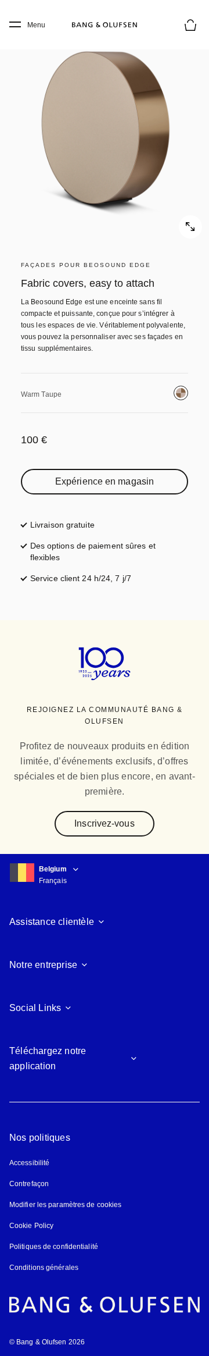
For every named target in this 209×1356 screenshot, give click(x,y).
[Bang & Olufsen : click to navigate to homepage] (104, 25)
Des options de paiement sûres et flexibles (100, 551)
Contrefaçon (29, 1184)
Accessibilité (29, 1163)
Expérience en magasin (104, 481)
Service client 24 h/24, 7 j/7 (80, 578)
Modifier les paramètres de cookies (65, 1205)
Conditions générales (43, 1268)
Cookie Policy (31, 1226)
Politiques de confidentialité (53, 1247)
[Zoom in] (104, 134)
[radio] (181, 393)
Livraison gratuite (62, 524)
